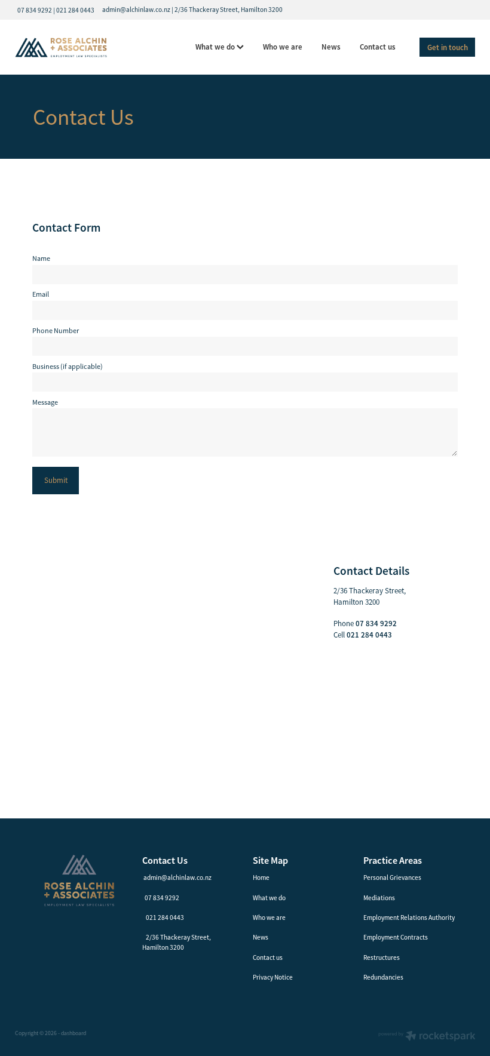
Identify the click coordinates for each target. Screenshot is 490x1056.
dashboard (73, 1033)
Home (261, 877)
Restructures (381, 957)
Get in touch (447, 47)
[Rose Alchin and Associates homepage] (61, 47)
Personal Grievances (392, 877)
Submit (56, 480)
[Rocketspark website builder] (427, 1037)
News (331, 47)
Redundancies (383, 977)
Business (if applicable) (67, 366)
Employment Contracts (395, 937)
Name (41, 258)
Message (45, 402)
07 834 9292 (162, 898)
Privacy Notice (273, 977)
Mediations (379, 898)
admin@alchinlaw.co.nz (177, 877)
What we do (216, 47)
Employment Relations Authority (409, 917)
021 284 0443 (165, 917)
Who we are (282, 47)
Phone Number (55, 330)
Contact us (378, 47)
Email (40, 294)
